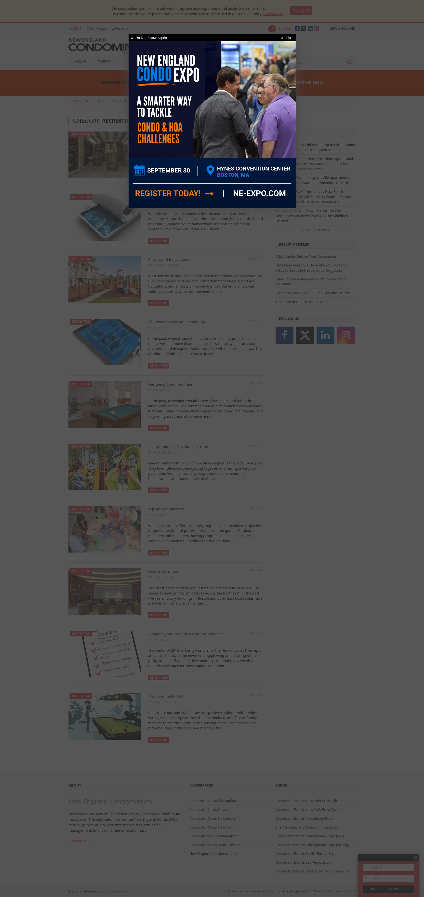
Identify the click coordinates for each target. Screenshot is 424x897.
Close (287, 37)
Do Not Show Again (149, 37)
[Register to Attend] (212, 124)
